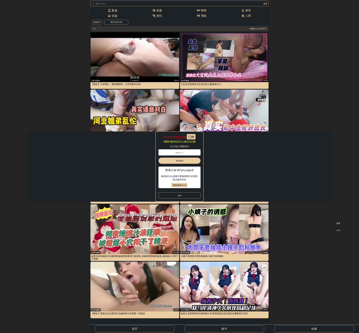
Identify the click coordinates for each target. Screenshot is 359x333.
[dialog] (179, 166)
